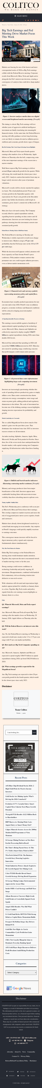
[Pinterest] (33, 20)
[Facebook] (25, 20)
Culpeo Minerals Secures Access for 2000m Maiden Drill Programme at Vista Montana (20, 832)
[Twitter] (28, 20)
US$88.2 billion (15, 346)
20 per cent (11, 171)
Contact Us (15, 1056)
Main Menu (22, 16)
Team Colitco (10, 24)
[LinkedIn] (38, 20)
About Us (18, 1052)
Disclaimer (7, 686)
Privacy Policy (25, 1056)
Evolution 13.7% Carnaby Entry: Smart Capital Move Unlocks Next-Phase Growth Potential (20, 807)
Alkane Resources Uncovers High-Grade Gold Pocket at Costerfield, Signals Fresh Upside (20, 899)
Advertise (10, 1052)
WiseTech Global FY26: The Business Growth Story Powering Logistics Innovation (18, 858)
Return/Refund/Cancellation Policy (16, 1061)
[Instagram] (30, 20)
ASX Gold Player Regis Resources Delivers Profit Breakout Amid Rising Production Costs (20, 950)
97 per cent (29, 240)
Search (34, 732)
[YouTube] (35, 20)
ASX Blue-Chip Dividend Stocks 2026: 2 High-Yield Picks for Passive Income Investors (19, 788)
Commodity (31, 1052)
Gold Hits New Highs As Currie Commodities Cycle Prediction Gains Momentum (18, 932)
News (24, 1052)
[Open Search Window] (2, 20)
